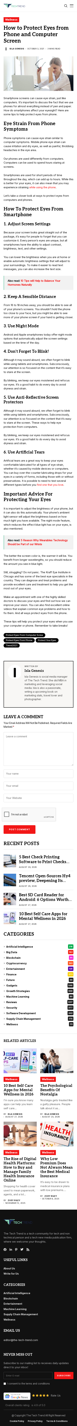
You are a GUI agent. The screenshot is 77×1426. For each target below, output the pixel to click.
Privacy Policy (35, 1421)
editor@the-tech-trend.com (21, 1340)
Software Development (39, 1013)
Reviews (39, 1002)
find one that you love (50, 484)
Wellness (11, 19)
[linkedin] (10, 1249)
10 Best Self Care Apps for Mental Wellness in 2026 (43, 916)
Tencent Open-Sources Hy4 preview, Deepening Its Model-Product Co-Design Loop (44, 883)
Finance (39, 974)
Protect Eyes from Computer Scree (24, 635)
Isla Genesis (16, 49)
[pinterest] (16, 1249)
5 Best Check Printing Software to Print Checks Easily (42, 862)
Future (39, 979)
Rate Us (56, 1395)
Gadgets (39, 985)
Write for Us (11, 1273)
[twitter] (21, 1249)
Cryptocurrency (39, 963)
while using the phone (42, 187)
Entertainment (39, 968)
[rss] (28, 1249)
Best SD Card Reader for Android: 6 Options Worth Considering (44, 900)
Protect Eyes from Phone (19, 640)
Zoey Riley (14, 1200)
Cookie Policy (17, 1421)
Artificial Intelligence (39, 946)
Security (39, 1007)
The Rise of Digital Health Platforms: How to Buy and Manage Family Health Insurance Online (20, 1170)
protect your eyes (47, 640)
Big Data (39, 952)
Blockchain (39, 957)
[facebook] (5, 1249)
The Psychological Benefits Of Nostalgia (56, 1090)
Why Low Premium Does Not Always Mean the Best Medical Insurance (56, 1167)
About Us (9, 1268)
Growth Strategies (39, 991)
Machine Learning (39, 996)
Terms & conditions (57, 1421)
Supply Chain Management (39, 1018)
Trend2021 (11, 645)
